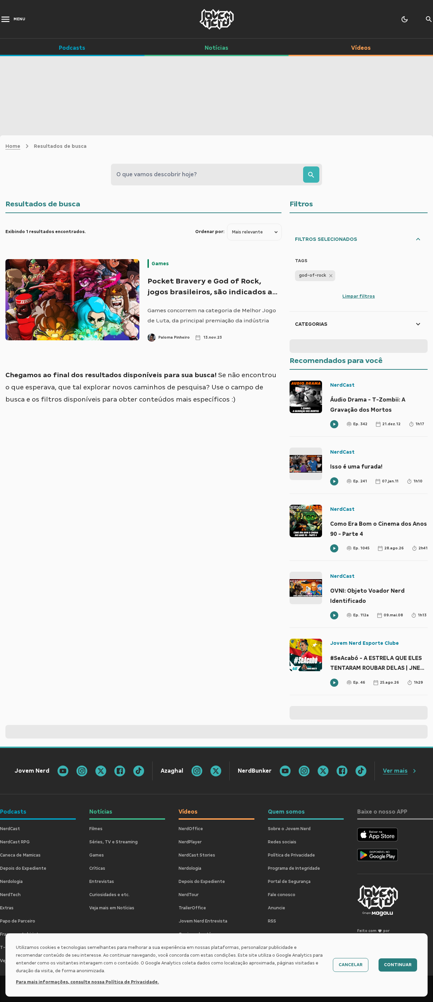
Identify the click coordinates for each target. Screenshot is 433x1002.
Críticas (97, 868)
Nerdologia (11, 881)
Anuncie (276, 908)
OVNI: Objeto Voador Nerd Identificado (367, 596)
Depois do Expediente (23, 868)
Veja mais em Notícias (111, 908)
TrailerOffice (192, 908)
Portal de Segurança (289, 881)
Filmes (95, 828)
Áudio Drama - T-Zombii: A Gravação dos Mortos (367, 404)
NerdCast (342, 385)
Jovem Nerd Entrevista (203, 921)
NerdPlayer (190, 842)
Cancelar (351, 964)
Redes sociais (282, 842)
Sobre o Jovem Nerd (289, 828)
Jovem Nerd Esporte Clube (364, 643)
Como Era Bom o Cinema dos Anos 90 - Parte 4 (378, 529)
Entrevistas (101, 881)
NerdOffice (191, 828)
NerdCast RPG (15, 842)
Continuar (398, 964)
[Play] (334, 424)
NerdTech (10, 894)
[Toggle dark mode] (405, 19)
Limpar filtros (358, 296)
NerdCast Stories (197, 855)
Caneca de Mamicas (20, 855)
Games (160, 263)
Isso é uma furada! (356, 466)
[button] (315, 275)
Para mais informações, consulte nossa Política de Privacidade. (87, 982)
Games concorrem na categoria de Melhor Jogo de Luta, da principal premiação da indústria (211, 315)
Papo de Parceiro (17, 921)
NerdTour (189, 894)
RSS (272, 921)
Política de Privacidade (291, 855)
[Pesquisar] (311, 174)
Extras (7, 908)
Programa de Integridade (294, 868)
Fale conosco (281, 894)
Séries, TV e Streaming (113, 842)
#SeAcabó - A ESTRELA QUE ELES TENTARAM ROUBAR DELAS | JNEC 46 (377, 664)
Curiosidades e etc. (109, 894)
